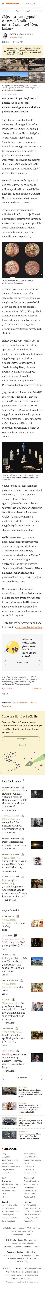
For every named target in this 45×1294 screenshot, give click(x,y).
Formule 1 (5, 1194)
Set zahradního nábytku (13, 1246)
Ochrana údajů (31, 1272)
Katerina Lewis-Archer (21, 34)
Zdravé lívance (29, 1187)
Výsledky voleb (7, 1163)
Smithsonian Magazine (29, 627)
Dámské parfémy (24, 1255)
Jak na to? (22, 745)
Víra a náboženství (12, 939)
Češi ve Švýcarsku (8, 1215)
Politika (6, 1054)
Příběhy (6, 958)
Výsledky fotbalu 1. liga (10, 1184)
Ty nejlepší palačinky (31, 1181)
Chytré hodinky (31, 1258)
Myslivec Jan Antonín (10, 980)
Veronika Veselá (8, 1051)
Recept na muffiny (31, 1184)
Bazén (20, 1240)
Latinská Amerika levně (10, 1218)
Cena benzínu (28, 1231)
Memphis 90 (6, 955)
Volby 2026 (6, 1157)
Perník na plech (29, 1197)
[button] (22, 70)
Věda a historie (10, 791)
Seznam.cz (30, 3)
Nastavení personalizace (22, 1279)
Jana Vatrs (6, 999)
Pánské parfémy (22, 1262)
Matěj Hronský (7, 1028)
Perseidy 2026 (16, 1231)
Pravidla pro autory (14, 1275)
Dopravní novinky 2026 (32, 1211)
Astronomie (6, 706)
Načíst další (22, 1077)
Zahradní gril (28, 1246)
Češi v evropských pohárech (22, 1234)
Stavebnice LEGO (10, 1255)
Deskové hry (11, 1258)
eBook (7, 42)
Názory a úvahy (10, 1003)
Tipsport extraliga (8, 1187)
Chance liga (6, 1181)
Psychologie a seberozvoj (9, 882)
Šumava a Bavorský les (10, 1211)
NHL (3, 1197)
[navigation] (3, 3)
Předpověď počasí (33, 1228)
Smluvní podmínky (33, 1268)
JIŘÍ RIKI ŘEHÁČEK (8, 916)
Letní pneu (36, 1255)
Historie (33, 702)
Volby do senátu (8, 1170)
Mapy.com (22, 1228)
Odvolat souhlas (31, 1275)
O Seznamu (18, 1268)
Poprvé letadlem (8, 1208)
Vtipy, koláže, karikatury (9, 921)
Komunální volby (8, 1173)
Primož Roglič (29, 1170)
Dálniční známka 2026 (32, 1208)
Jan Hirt (27, 1163)
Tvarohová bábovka (31, 1191)
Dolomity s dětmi (8, 1221)
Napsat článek (22, 662)
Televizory (20, 1258)
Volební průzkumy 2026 (10, 1160)
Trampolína (13, 1243)
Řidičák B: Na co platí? (32, 1215)
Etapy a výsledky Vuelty (32, 1160)
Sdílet (17, 42)
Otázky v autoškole (31, 1218)
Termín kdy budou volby (11, 1166)
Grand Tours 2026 (30, 1173)
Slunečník (22, 1243)
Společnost (23, 702)
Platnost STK (28, 1221)
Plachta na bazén (30, 1240)
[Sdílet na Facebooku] (3, 694)
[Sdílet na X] (7, 694)
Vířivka (36, 1246)
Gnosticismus (7, 935)
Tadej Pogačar (29, 1166)
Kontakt (19, 1272)
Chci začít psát (21, 739)
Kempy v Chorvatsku (9, 1205)
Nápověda (10, 1272)
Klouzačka (31, 1243)
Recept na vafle (29, 1194)
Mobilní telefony (31, 1252)
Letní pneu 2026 (30, 1205)
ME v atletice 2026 (8, 1191)
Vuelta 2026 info (30, 1157)
